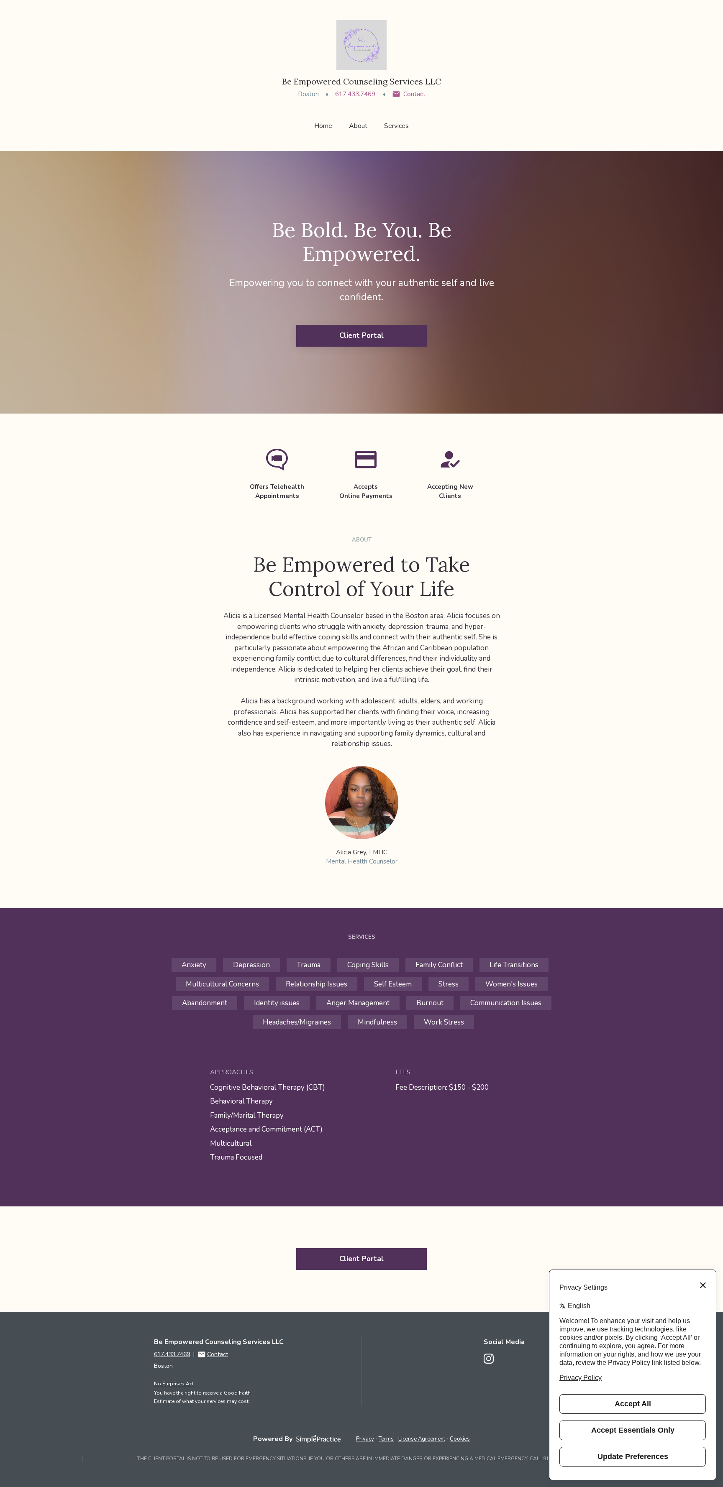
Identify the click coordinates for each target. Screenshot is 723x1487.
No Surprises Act (174, 1383)
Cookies (460, 1439)
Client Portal (361, 335)
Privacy (365, 1439)
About (358, 125)
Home (323, 125)
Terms (386, 1439)
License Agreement (421, 1439)
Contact (414, 94)
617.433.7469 (355, 94)
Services (396, 125)
